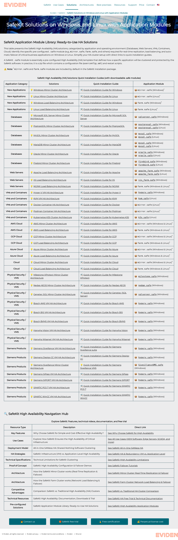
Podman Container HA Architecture (52, 211)
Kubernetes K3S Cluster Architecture (52, 217)
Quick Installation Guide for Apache (101, 172)
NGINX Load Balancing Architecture (52, 186)
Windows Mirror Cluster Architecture (52, 90)
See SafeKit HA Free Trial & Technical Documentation (135, 498)
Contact (150, 5)
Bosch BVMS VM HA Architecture (50, 321)
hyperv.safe (145, 192)
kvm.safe (143, 198)
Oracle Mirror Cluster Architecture (50, 154)
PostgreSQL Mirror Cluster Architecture (53, 126)
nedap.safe (144, 285)
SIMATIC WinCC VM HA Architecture (52, 396)
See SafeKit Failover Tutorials (123, 465)
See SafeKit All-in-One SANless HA (125, 448)
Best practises (104, 5)
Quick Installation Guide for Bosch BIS (103, 312)
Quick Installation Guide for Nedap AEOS (104, 285)
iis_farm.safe (146, 180)
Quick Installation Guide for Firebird (101, 163)
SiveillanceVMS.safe (150, 365)
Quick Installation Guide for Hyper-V (102, 192)
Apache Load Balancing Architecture (52, 172)
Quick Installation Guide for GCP (100, 236)
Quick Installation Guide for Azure (100, 249)
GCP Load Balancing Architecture (50, 243)
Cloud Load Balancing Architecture (51, 268)
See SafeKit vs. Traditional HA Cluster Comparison (133, 491)
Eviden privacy (32, 534)
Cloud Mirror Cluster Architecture (50, 262)
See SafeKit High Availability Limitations (128, 459)
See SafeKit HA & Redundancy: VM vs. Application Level (136, 454)
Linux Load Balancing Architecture (51, 109)
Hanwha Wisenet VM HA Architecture (53, 339)
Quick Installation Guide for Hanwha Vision (105, 330)
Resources (119, 5)
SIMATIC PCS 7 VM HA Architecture (51, 387)
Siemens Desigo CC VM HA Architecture (54, 357)
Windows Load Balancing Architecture (53, 102)
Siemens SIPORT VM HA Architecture (52, 380)
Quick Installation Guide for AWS (100, 223)
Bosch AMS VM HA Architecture (49, 303)
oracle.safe (145, 152)
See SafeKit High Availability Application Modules (133, 506)
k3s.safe (143, 217)
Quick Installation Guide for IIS (99, 180)
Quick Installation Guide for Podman (102, 211)
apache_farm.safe (148, 171)
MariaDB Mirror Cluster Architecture (52, 144)
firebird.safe (146, 161)
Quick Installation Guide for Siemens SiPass (105, 374)
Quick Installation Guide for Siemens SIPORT (106, 380)
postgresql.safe (148, 124)
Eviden (53, 13)
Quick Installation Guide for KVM (100, 198)
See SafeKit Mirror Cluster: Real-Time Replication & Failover (138, 473)
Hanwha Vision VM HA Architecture (51, 330)
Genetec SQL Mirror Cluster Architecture (54, 294)
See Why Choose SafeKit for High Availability (131, 433)
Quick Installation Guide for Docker (101, 204)
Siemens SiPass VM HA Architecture (52, 374)
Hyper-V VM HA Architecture (48, 192)
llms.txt (78, 534)
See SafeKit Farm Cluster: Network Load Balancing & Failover (139, 482)
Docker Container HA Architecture (51, 204)
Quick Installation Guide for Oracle (101, 154)
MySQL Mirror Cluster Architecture (51, 135)
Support (132, 5)
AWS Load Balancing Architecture (51, 230)
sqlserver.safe (147, 117)
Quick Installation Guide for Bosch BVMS (104, 321)
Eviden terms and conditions (53, 534)
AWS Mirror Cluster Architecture (50, 223)
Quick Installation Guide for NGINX (101, 186)
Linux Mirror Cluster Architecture (50, 96)
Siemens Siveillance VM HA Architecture (54, 348)
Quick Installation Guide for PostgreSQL (104, 126)
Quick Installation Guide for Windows (102, 90)
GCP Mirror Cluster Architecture (49, 236)
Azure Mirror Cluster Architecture (50, 249)
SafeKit (47, 5)
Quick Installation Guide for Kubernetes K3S (106, 217)
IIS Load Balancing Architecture (49, 180)
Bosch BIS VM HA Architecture (49, 312)
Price (141, 5)
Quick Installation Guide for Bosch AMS (103, 303)
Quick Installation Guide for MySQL (101, 135)
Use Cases (58, 5)
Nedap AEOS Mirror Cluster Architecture (54, 285)
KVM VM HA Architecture (46, 198)
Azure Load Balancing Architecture (51, 256)
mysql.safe (144, 133)
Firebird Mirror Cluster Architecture (51, 163)
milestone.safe (147, 276)
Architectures (86, 5)
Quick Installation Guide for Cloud (100, 262)
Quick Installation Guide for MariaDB (102, 144)
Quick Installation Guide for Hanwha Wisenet (106, 339)
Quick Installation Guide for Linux (100, 96)
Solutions (71, 5)
